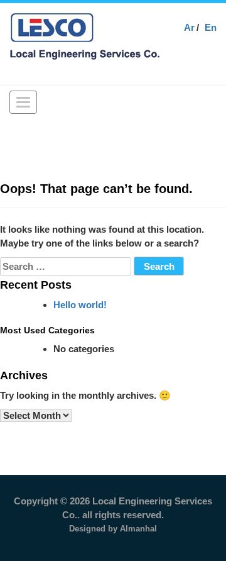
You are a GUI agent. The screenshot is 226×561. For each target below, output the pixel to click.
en (211, 27)
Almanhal (138, 528)
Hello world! (80, 304)
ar (189, 27)
